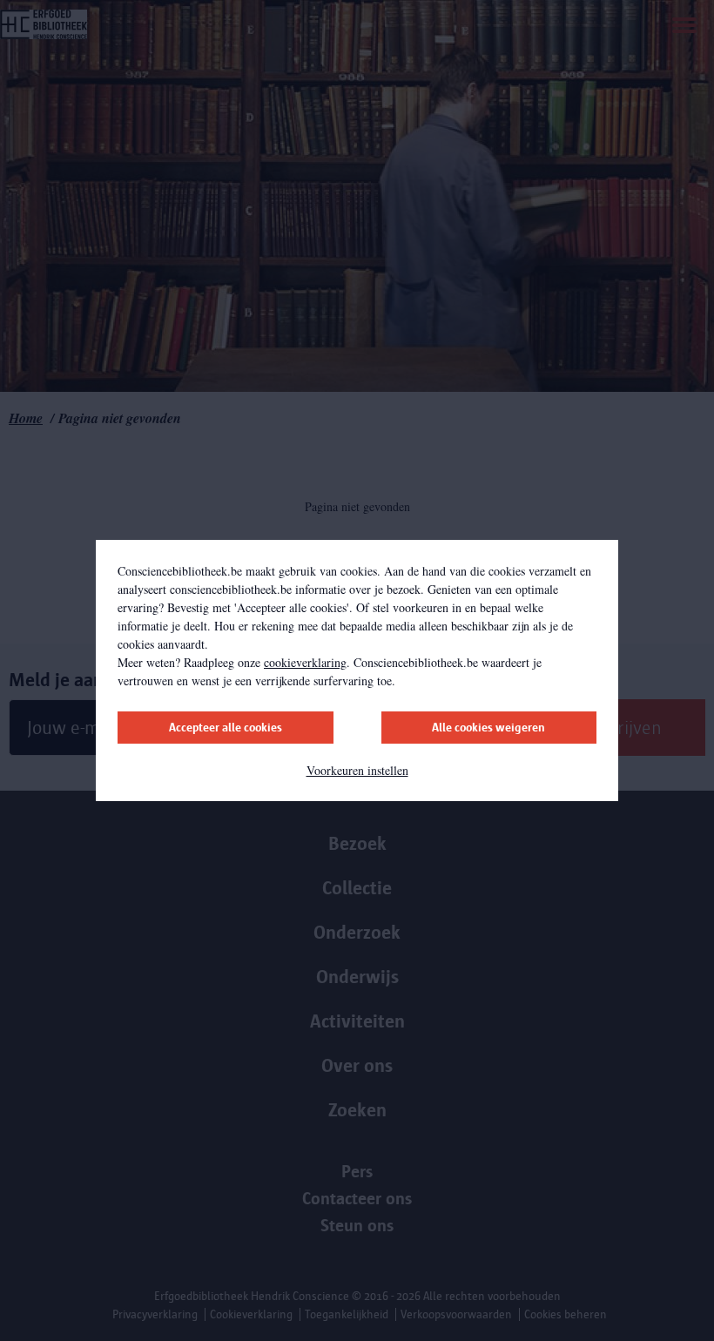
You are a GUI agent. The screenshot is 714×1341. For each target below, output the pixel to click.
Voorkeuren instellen (357, 770)
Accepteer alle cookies (225, 727)
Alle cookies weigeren (488, 727)
